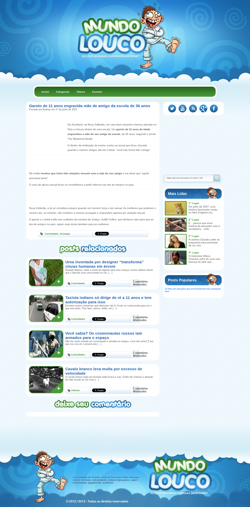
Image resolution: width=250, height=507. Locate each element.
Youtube (182, 108)
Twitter (172, 108)
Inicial (45, 91)
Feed (193, 108)
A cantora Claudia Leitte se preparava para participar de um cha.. (204, 242)
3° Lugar (194, 236)
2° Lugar (194, 219)
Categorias (63, 91)
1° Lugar (194, 203)
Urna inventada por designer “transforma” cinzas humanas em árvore (104, 264)
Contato (97, 91)
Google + (203, 108)
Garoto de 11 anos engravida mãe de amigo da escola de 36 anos (89, 106)
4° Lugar (194, 252)
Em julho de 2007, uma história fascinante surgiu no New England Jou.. (203, 209)
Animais (75, 390)
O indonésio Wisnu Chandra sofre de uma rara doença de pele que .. (204, 259)
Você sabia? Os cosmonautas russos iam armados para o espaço (103, 335)
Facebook (214, 108)
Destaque (65, 234)
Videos (81, 91)
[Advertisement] (47, 126)
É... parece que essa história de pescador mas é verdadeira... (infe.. (204, 226)
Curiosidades (52, 234)
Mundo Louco (112, 35)
